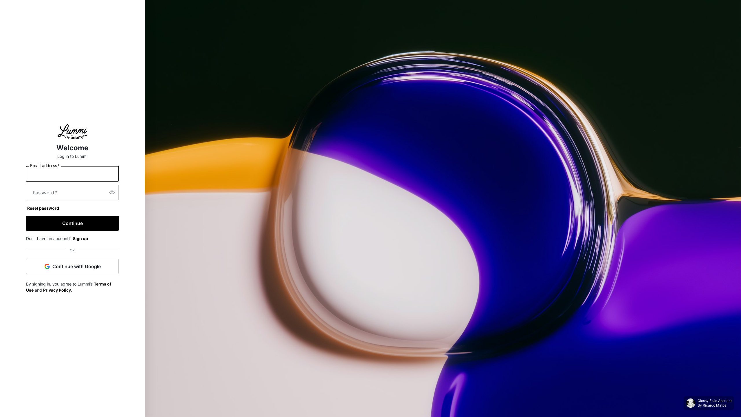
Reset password (43, 208)
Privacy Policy (57, 290)
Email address (45, 165)
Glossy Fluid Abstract (715, 400)
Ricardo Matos (714, 405)
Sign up (80, 238)
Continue (72, 223)
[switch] (112, 192)
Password (45, 192)
